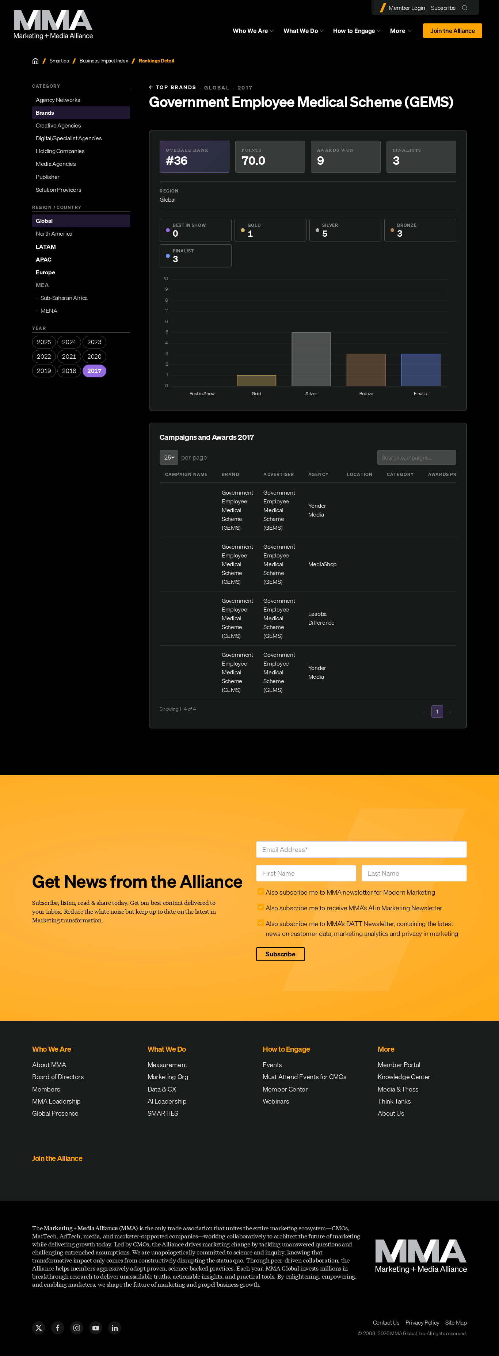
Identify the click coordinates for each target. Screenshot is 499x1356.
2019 (44, 371)
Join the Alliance (452, 30)
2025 (44, 342)
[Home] (35, 61)
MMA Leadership (56, 1101)
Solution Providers (58, 189)
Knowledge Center (404, 1076)
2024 (69, 342)
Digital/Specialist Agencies (69, 138)
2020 (94, 356)
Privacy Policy (422, 1322)
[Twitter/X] (38, 1327)
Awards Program (452, 474)
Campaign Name (186, 474)
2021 (69, 356)
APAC (44, 259)
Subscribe (443, 7)
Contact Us (386, 1322)
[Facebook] (57, 1327)
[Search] (466, 7)
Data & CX (162, 1089)
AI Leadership (167, 1101)
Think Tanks (394, 1101)
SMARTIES (163, 1113)
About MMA (49, 1064)
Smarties (59, 61)
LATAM (46, 246)
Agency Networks (58, 99)
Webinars (276, 1101)
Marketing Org (168, 1076)
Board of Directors (58, 1076)
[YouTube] (95, 1327)
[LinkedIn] (114, 1327)
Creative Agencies (58, 125)
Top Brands (172, 87)
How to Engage (354, 30)
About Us (391, 1113)
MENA (49, 311)
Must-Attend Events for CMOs (304, 1076)
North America (54, 234)
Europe (45, 272)
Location (360, 474)
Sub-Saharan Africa (64, 297)
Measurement (167, 1064)
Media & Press (398, 1089)
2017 (94, 371)
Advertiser (278, 474)
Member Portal (399, 1064)
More (404, 32)
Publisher (48, 177)
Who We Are (250, 30)
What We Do (300, 30)
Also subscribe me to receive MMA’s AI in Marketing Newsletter (354, 908)
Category (400, 474)
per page (194, 457)
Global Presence (55, 1113)
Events (272, 1064)
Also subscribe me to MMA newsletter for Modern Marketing (350, 892)
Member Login (407, 7)
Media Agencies (56, 164)
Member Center (285, 1089)
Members (46, 1089)
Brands (45, 112)
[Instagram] (76, 1327)
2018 (69, 371)
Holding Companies (60, 151)
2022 (44, 356)
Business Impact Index (104, 61)
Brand (230, 474)
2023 (94, 342)
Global (44, 220)
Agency (318, 474)
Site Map (455, 1322)
